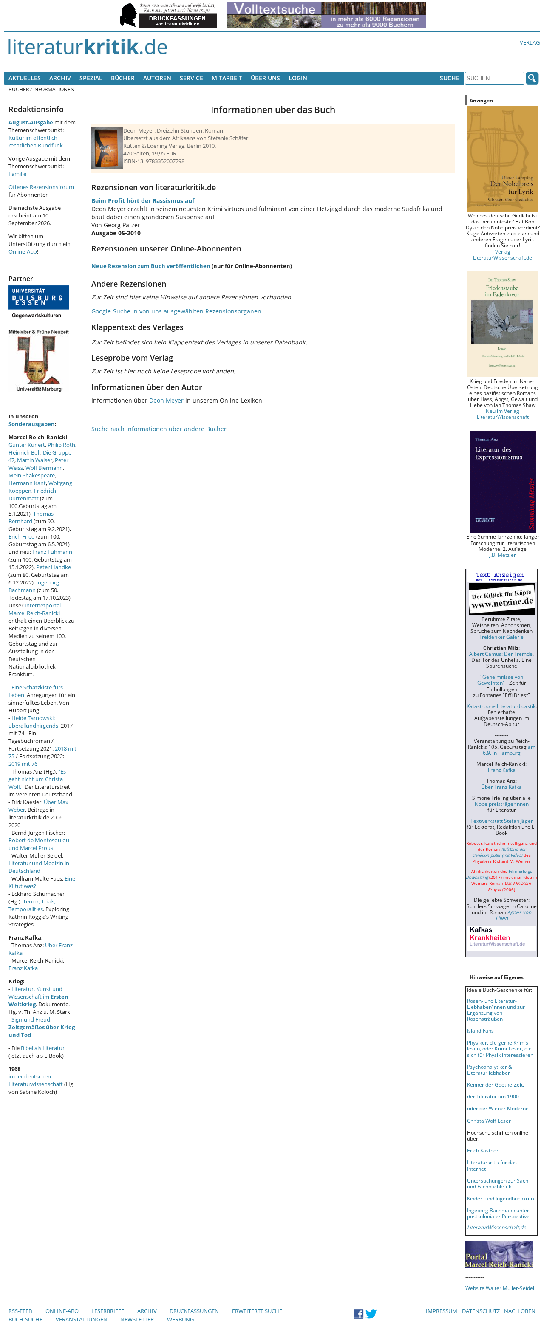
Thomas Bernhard (31, 517)
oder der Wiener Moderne (498, 1108)
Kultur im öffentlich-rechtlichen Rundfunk (35, 141)
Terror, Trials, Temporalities (32, 905)
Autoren (157, 78)
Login (298, 78)
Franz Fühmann (52, 552)
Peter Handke (53, 567)
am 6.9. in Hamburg (509, 749)
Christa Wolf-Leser (489, 1120)
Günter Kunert (26, 445)
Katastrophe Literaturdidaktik (501, 706)
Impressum (441, 1311)
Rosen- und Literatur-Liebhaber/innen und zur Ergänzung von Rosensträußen (496, 1009)
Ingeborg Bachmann (33, 586)
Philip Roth (61, 445)
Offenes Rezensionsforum (41, 187)
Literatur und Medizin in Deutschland (38, 867)
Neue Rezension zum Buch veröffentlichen (150, 266)
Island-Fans (480, 1030)
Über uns (265, 78)
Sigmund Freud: (41, 1027)
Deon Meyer (166, 400)
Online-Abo (22, 251)
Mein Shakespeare (31, 475)
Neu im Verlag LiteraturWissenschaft (503, 413)
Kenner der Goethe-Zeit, (495, 1084)
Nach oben (520, 1311)
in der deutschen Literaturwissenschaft (35, 1080)
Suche (449, 78)
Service (191, 78)
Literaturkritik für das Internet (492, 1165)
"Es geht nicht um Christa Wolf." (37, 779)
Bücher (123, 78)
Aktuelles (24, 78)
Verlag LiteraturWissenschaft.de (502, 254)
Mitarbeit (227, 78)
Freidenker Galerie (501, 636)
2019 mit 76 (22, 764)
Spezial (90, 78)
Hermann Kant (27, 483)
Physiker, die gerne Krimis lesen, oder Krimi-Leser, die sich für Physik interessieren (500, 1048)
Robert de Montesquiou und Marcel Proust (38, 844)
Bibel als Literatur (43, 1048)
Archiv (60, 78)
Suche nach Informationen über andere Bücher (159, 429)
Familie (17, 174)
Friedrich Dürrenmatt (32, 494)
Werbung (180, 1319)
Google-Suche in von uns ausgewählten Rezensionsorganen (176, 311)
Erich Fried (21, 536)
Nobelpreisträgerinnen (502, 803)
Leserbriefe (107, 1311)
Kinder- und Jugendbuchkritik (501, 1198)
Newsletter (137, 1319)
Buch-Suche (25, 1319)
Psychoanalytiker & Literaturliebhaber (489, 1069)
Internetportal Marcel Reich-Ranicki (34, 609)
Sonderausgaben (31, 424)
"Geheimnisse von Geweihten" (500, 679)
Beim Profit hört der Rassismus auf (142, 201)
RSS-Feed (20, 1311)
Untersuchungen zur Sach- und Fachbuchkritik (498, 1183)
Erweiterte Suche (257, 1311)
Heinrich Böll (24, 452)
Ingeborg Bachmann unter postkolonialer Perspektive (498, 1213)
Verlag (530, 42)
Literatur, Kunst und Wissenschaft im (38, 996)
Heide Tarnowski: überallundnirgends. (34, 721)
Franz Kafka (23, 968)
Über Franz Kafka (501, 786)
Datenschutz (481, 1311)
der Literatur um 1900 (493, 1096)
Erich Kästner (483, 1150)
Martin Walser (34, 460)
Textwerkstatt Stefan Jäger (501, 820)
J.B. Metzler (502, 554)
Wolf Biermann (44, 467)
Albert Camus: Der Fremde (501, 653)
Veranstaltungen (82, 1319)
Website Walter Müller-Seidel (499, 1287)
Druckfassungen (194, 1311)
